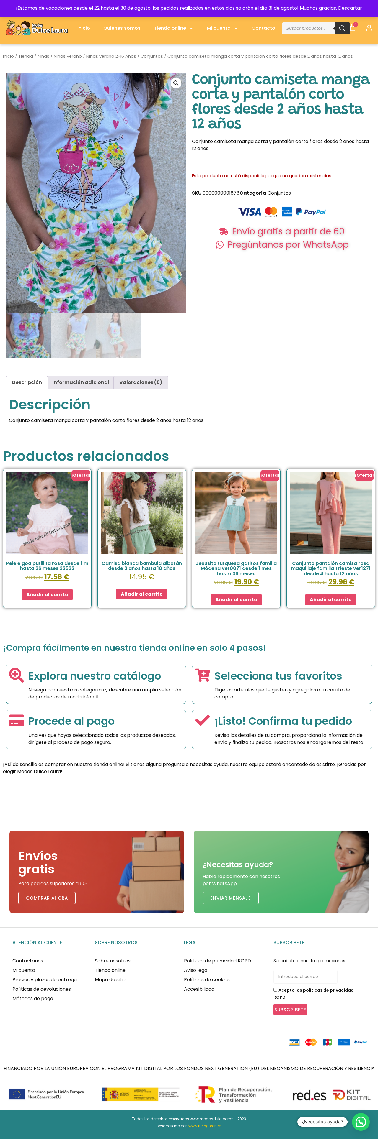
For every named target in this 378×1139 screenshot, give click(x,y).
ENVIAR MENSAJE (230, 898)
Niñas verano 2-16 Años (111, 56)
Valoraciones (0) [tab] (140, 382)
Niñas (43, 56)
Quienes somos (122, 28)
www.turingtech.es (205, 1125)
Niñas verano (68, 56)
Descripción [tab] (27, 382)
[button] (176, 83)
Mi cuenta (219, 28)
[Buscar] (342, 28)
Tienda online (170, 28)
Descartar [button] (350, 8)
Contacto (263, 28)
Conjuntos (152, 56)
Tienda (25, 56)
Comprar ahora (47, 898)
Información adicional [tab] (80, 382)
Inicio (83, 28)
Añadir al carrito (47, 594)
